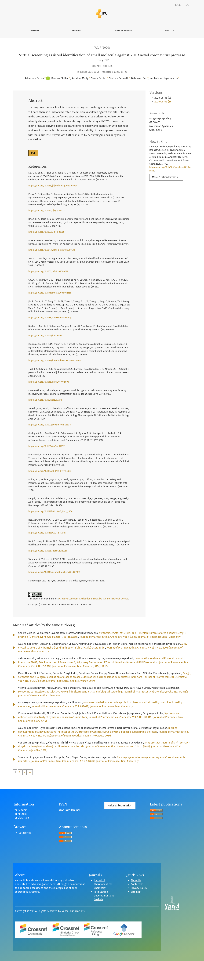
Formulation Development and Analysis (104, 895)
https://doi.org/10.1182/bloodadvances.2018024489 (54, 360)
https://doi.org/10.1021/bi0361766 (45, 335)
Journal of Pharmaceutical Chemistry (103, 884)
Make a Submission (119, 805)
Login (187, 5)
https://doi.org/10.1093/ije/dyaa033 (46, 210)
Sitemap (136, 891)
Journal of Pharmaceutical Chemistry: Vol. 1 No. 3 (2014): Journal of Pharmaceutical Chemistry (85, 761)
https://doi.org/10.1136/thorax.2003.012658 (49, 292)
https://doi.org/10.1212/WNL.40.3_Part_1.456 (50, 511)
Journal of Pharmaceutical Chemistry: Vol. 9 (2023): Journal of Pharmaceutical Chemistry (130, 636)
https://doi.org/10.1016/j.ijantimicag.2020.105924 (52, 185)
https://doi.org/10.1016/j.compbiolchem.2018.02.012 (54, 572)
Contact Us (137, 884)
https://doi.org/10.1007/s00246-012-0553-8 (50, 424)
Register (178, 5)
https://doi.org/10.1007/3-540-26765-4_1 (48, 232)
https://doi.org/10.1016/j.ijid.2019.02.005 (48, 382)
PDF (33, 152)
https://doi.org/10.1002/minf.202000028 (48, 271)
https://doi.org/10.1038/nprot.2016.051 (47, 550)
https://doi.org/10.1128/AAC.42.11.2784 (47, 532)
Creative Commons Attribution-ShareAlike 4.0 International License (93, 598)
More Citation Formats (165, 177)
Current (34, 30)
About (168, 30)
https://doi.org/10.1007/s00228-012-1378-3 (49, 471)
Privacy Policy (139, 887)
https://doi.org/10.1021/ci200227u (45, 400)
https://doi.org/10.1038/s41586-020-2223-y (49, 317)
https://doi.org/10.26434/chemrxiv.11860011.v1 (51, 250)
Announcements (123, 30)
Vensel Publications (73, 911)
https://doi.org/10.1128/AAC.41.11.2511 (46, 446)
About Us (136, 880)
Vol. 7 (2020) (102, 47)
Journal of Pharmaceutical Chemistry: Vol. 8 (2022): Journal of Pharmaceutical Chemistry (82, 706)
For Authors (20, 813)
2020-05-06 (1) (162, 101)
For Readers (20, 810)
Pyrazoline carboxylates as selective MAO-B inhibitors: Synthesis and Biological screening (70, 691)
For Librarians (21, 817)
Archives (76, 30)
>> (30, 772)
